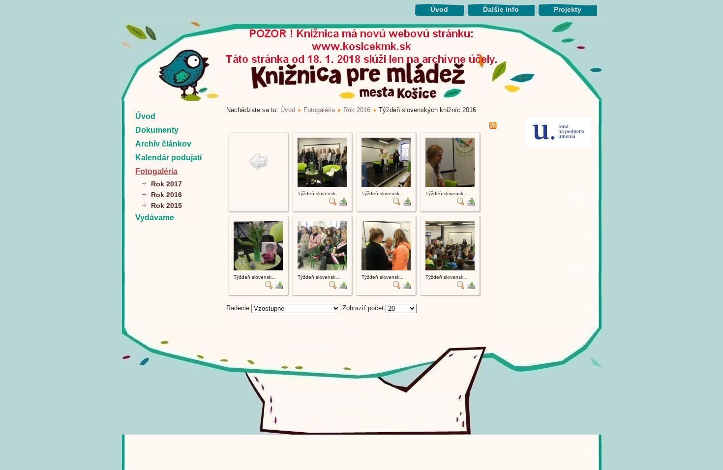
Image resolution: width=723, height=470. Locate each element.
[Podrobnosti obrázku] (333, 203)
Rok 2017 (166, 184)
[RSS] (493, 127)
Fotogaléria (156, 171)
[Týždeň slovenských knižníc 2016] (322, 184)
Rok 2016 (166, 195)
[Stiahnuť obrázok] (343, 203)
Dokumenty (157, 130)
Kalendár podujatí (168, 157)
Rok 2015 (166, 205)
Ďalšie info (501, 9)
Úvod (439, 9)
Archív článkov (163, 144)
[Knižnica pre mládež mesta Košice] (362, 432)
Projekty (567, 9)
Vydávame (154, 217)
